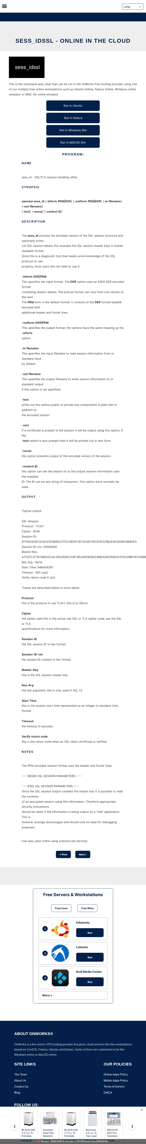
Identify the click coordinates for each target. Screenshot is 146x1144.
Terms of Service (114, 1086)
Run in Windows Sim (73, 130)
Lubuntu (82, 947)
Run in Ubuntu (73, 105)
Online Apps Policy (116, 1074)
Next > (83, 854)
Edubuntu (83, 922)
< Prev (63, 854)
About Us (20, 1080)
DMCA (108, 1092)
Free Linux (61, 908)
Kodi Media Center (89, 971)
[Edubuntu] (61, 929)
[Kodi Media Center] (61, 978)
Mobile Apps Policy (116, 1080)
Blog (17, 1092)
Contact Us (21, 1086)
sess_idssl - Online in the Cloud (73, 41)
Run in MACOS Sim (73, 142)
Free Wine (87, 908)
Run (90, 932)
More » (47, 995)
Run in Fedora (73, 118)
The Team (20, 1074)
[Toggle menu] (4, 6)
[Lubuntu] (61, 953)
